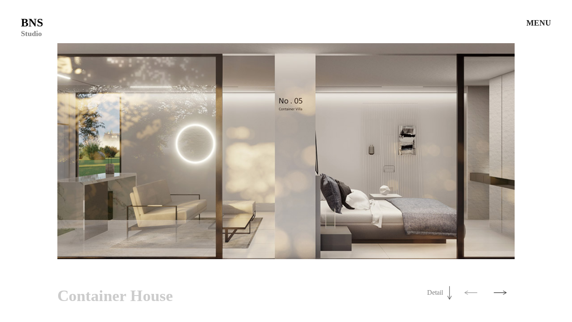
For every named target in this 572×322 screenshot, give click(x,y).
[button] (470, 292)
